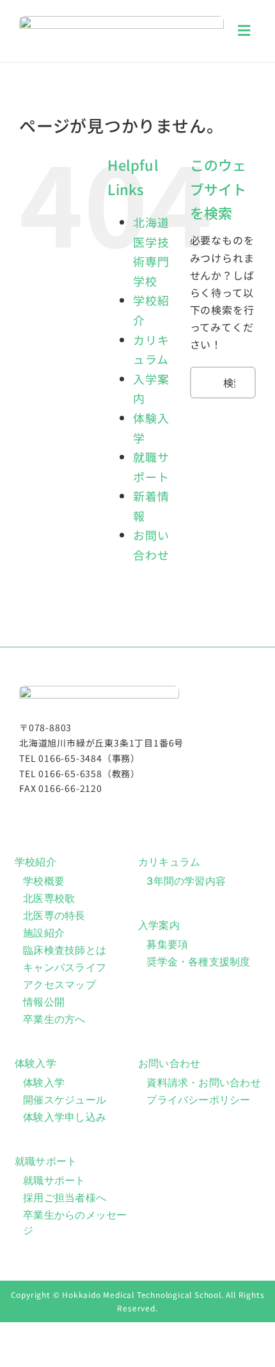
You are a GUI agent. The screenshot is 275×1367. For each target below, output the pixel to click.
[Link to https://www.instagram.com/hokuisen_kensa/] (133, 814)
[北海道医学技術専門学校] (121, 21)
